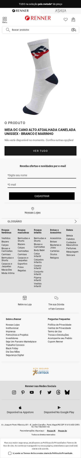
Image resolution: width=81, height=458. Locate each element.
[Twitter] (49, 393)
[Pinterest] (23, 393)
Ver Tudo (40, 150)
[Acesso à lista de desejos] (65, 20)
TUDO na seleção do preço (40, 4)
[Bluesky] (67, 393)
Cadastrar (41, 196)
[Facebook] (40, 393)
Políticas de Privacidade (54, 443)
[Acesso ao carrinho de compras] (73, 20)
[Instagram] (14, 393)
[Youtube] (31, 393)
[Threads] (58, 393)
